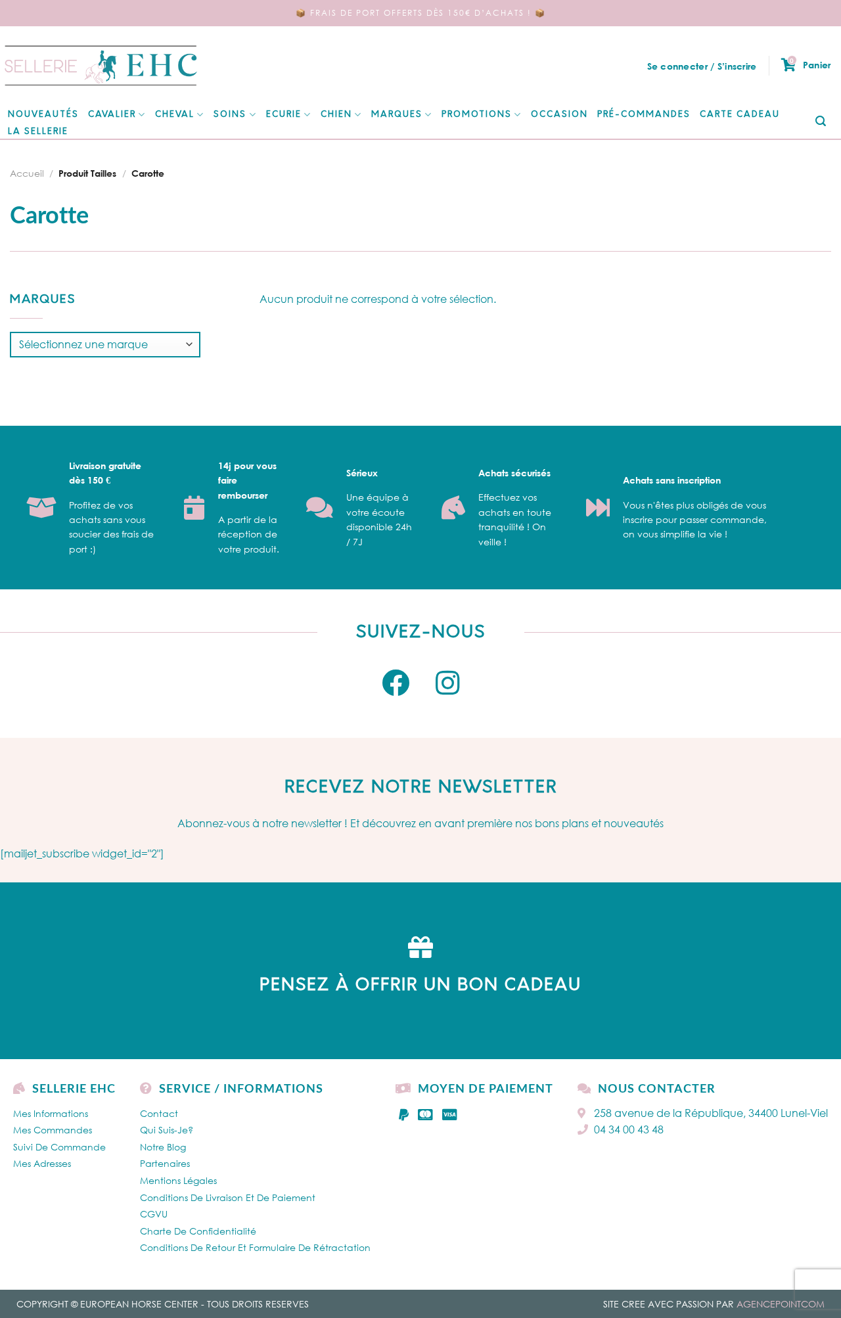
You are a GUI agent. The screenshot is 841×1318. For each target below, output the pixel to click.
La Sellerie (38, 131)
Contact (159, 1113)
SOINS (230, 114)
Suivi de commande (59, 1146)
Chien (336, 114)
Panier (810, 64)
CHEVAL (174, 114)
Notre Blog (163, 1146)
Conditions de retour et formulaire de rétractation (255, 1247)
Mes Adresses (42, 1163)
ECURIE (284, 114)
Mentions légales (178, 1180)
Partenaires (165, 1163)
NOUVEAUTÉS (43, 114)
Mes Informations (50, 1113)
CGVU (154, 1213)
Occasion (559, 114)
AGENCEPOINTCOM (781, 1303)
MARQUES (396, 114)
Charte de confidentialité (198, 1231)
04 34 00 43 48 (629, 1129)
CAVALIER (112, 114)
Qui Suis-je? (166, 1129)
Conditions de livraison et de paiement (227, 1197)
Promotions (477, 114)
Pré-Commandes (644, 114)
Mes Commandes (52, 1129)
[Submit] (821, 122)
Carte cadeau (740, 114)
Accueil (27, 173)
